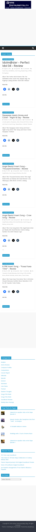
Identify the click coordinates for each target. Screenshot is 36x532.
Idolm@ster (11, 71)
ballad (10, 222)
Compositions (5, 370)
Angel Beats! (5, 173)
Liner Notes (4, 386)
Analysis (3, 362)
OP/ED (29, 71)
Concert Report (5, 373)
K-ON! (24, 273)
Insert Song (17, 71)
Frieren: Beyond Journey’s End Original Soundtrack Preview (17, 462)
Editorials (3, 375)
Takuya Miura (18, 124)
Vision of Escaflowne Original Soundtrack (12, 465)
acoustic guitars (6, 122)
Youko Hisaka (25, 275)
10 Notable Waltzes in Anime (18, 426)
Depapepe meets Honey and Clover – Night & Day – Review (15, 116)
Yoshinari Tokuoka (27, 124)
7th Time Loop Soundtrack (8, 455)
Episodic (3, 378)
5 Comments (26, 68)
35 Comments (25, 220)
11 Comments (25, 271)
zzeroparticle (17, 68)
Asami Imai (5, 71)
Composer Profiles (6, 367)
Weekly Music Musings (7, 402)
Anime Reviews (5, 365)
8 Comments (27, 120)
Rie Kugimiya (5, 73)
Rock (25, 173)
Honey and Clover (24, 122)
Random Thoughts (6, 391)
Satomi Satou (18, 275)
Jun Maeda (18, 173)
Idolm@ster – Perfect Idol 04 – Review (16, 64)
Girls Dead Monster (18, 222)
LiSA (22, 173)
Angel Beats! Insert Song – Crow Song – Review (16, 216)
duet (18, 122)
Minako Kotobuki (10, 275)
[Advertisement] (18, 27)
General (3, 381)
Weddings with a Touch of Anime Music (21, 433)
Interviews (4, 383)
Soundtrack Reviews (8, 59)
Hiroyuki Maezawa (11, 273)
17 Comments (25, 171)
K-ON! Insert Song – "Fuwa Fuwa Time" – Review (16, 267)
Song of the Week (6, 394)
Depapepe (13, 122)
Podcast (3, 389)
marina (8, 224)
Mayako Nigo (24, 71)
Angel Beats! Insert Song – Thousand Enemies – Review (15, 167)
